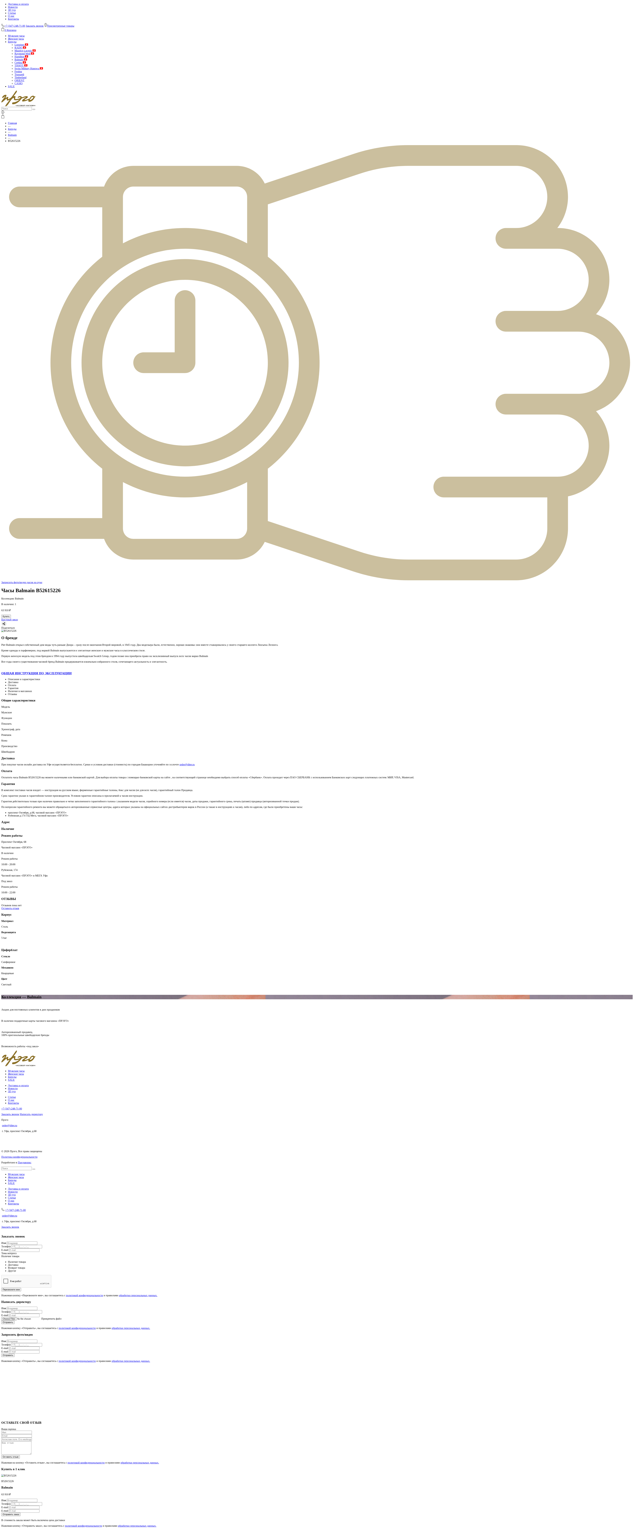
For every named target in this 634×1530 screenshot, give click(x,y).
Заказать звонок (35, 25)
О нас (11, 16)
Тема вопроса (9, 1253)
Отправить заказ (11, 1514)
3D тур (12, 10)
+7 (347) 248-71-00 (11, 1108)
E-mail (4, 1250)
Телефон (6, 1246)
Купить (6, 616)
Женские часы (16, 38)
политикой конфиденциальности (84, 1295)
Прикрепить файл (51, 1318)
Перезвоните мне (11, 1289)
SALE (11, 86)
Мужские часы (16, 35)
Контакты (13, 19)
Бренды (12, 41)
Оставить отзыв (10, 908)
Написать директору (31, 1114)
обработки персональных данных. (138, 1295)
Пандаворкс (24, 1162)
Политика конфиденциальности (19, 1156)
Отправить (8, 1322)
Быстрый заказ (9, 619)
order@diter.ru (187, 764)
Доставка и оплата (18, 4)
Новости (13, 7)
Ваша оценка (8, 1429)
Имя (3, 1243)
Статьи (12, 13)
